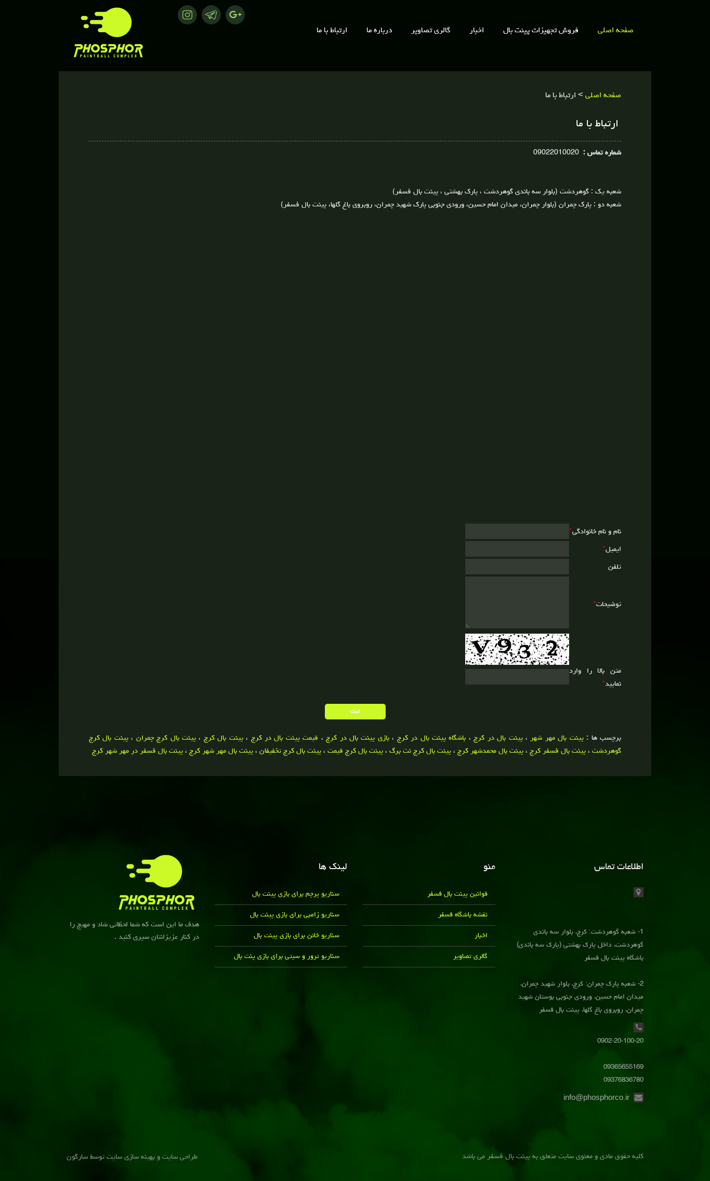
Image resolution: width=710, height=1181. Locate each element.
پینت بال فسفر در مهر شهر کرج (137, 751)
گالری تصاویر (430, 31)
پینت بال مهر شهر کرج (221, 751)
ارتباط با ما (332, 31)
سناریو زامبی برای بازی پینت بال (294, 915)
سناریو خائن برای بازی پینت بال (296, 936)
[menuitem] (616, 31)
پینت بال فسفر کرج (558, 751)
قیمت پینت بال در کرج (285, 738)
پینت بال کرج (223, 738)
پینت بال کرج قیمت (355, 751)
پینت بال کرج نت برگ (420, 751)
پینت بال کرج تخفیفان (290, 751)
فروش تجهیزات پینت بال (540, 31)
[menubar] (429, 31)
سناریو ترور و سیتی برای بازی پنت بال (286, 957)
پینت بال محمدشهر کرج (490, 751)
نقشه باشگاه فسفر (463, 915)
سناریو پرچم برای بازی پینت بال (295, 894)
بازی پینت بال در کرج (357, 738)
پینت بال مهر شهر (556, 738)
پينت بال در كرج (498, 738)
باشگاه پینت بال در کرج (431, 738)
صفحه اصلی (616, 31)
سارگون (78, 1157)
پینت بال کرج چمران (166, 738)
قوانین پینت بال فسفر (457, 894)
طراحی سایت (179, 1157)
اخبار (476, 31)
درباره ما (379, 31)
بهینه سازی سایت (130, 1157)
